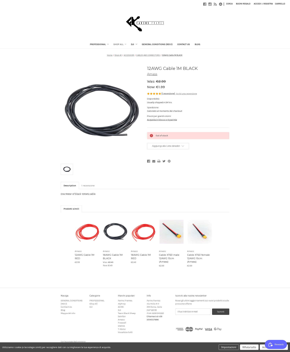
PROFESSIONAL (98, 44)
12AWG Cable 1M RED (85, 256)
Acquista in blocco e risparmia (162, 119)
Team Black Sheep (127, 313)
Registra (268, 3)
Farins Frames (125, 300)
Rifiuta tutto (249, 347)
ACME (121, 307)
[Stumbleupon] (220, 4)
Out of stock (115, 235)
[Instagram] (210, 4)
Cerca (229, 3)
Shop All (118, 44)
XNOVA (121, 326)
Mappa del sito (68, 313)
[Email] (153, 161)
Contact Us (183, 44)
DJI (132, 44)
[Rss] (215, 4)
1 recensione (88, 185)
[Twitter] (164, 161)
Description (70, 185)
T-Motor (122, 329)
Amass (121, 319)
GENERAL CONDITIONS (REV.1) (157, 44)
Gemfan (122, 316)
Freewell (122, 323)
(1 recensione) (168, 93)
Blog (197, 44)
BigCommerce (79, 342)
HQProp (122, 303)
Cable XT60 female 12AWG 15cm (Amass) (198, 258)
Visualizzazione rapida (87, 228)
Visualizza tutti (125, 332)
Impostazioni (228, 347)
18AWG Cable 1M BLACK (113, 256)
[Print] (158, 161)
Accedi (257, 3)
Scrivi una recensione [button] (186, 93)
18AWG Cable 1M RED (141, 256)
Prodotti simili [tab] (71, 208)
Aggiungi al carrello (87, 235)
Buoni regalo (243, 3)
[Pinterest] (169, 161)
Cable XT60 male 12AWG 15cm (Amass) (169, 258)
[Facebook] (204, 4)
